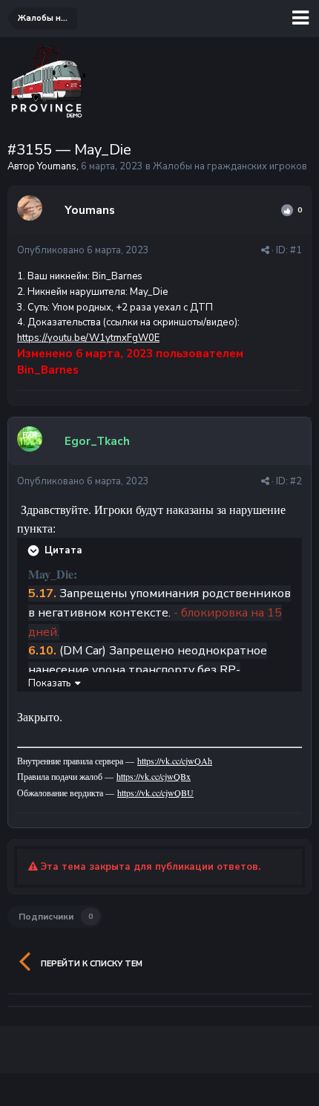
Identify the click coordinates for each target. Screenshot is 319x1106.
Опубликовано (83, 250)
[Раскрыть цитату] (35, 550)
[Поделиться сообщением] (265, 250)
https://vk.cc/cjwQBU (155, 792)
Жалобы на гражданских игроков (230, 166)
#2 (296, 481)
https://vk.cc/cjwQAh (174, 761)
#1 (296, 250)
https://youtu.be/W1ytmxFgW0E (88, 338)
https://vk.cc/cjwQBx (153, 776)
